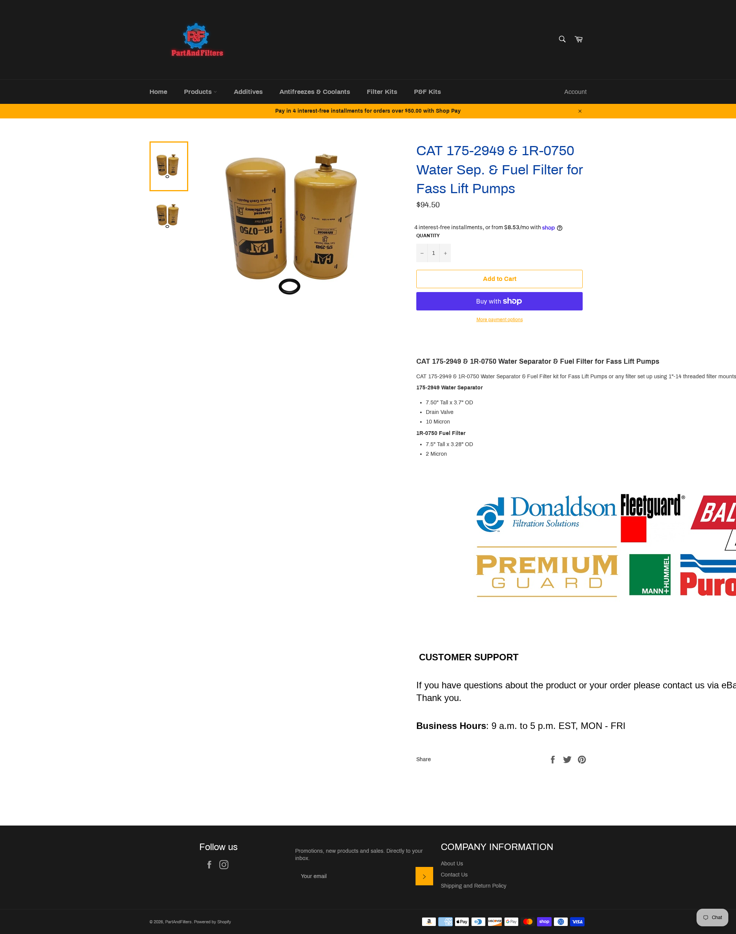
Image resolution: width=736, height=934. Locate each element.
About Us (452, 864)
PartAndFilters (178, 921)
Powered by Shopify (212, 921)
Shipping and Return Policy (473, 886)
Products (199, 91)
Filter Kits (382, 91)
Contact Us (454, 875)
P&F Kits (427, 91)
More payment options (499, 319)
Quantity (428, 235)
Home (158, 91)
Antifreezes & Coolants (314, 91)
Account (575, 92)
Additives (248, 91)
